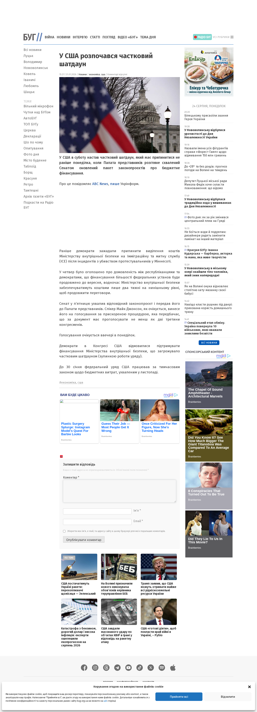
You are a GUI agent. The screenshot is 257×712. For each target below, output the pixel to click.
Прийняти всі (179, 696)
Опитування (33, 148)
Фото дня (31, 154)
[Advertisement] (128, 14)
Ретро (28, 184)
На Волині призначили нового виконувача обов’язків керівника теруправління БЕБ (116, 588)
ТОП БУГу (31, 124)
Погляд (109, 37)
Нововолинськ (36, 68)
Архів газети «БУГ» (39, 196)
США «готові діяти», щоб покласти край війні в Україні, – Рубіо (158, 632)
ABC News (100, 184)
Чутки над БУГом (37, 112)
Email (138, 521)
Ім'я (137, 510)
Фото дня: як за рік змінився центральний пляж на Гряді (206, 219)
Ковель (30, 74)
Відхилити (228, 696)
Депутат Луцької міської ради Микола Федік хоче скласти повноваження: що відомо (205, 184)
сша (103, 74)
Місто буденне (35, 160)
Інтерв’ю (80, 37)
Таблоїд (30, 166)
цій (105, 701)
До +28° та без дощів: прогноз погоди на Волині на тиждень (205, 168)
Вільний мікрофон (38, 106)
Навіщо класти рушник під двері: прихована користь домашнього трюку (208, 308)
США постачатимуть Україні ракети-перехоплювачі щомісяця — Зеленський (78, 588)
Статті (95, 37)
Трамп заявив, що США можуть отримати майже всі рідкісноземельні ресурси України (158, 588)
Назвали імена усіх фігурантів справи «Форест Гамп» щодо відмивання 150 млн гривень (206, 151)
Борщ (28, 172)
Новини (63, 37)
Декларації (32, 136)
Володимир (33, 62)
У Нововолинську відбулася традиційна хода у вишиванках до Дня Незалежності (207, 202)
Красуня (30, 178)
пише (115, 184)
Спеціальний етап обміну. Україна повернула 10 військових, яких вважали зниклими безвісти (204, 328)
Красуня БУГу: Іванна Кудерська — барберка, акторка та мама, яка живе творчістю (208, 253)
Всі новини (32, 50)
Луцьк (28, 56)
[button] (249, 686)
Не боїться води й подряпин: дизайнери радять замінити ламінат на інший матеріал (205, 235)
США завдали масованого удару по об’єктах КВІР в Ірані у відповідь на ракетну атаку (116, 635)
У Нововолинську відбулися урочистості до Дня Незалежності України (204, 133)
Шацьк (29, 92)
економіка (94, 74)
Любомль (31, 86)
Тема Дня (148, 37)
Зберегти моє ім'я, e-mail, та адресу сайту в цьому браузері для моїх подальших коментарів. (116, 531)
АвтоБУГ (30, 118)
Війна (49, 37)
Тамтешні (31, 190)
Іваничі (29, 80)
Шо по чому (33, 142)
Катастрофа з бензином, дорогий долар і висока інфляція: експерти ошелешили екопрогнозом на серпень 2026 (78, 637)
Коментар (71, 477)
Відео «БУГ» (128, 37)
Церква (30, 130)
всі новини (209, 342)
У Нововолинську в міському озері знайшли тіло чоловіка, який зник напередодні (206, 271)
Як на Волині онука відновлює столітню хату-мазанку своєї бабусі (206, 289)
